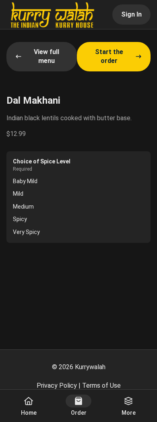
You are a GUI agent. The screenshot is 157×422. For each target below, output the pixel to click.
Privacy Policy (57, 385)
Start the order (109, 56)
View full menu (46, 56)
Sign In (131, 14)
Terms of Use (101, 385)
